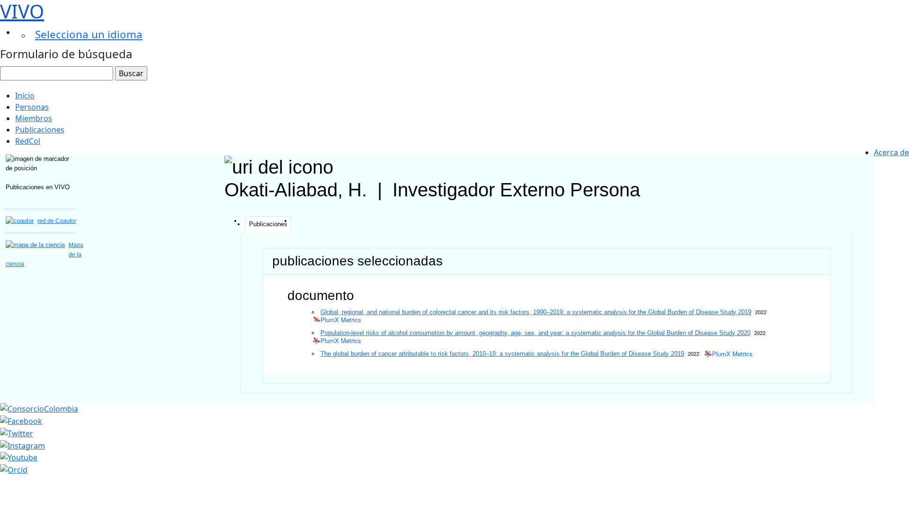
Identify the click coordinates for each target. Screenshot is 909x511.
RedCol (27, 141)
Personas (32, 107)
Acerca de (891, 152)
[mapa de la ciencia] (35, 244)
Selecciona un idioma (89, 34)
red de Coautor (56, 221)
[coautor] (20, 220)
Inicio (25, 95)
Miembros (33, 118)
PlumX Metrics (341, 320)
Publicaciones (39, 129)
